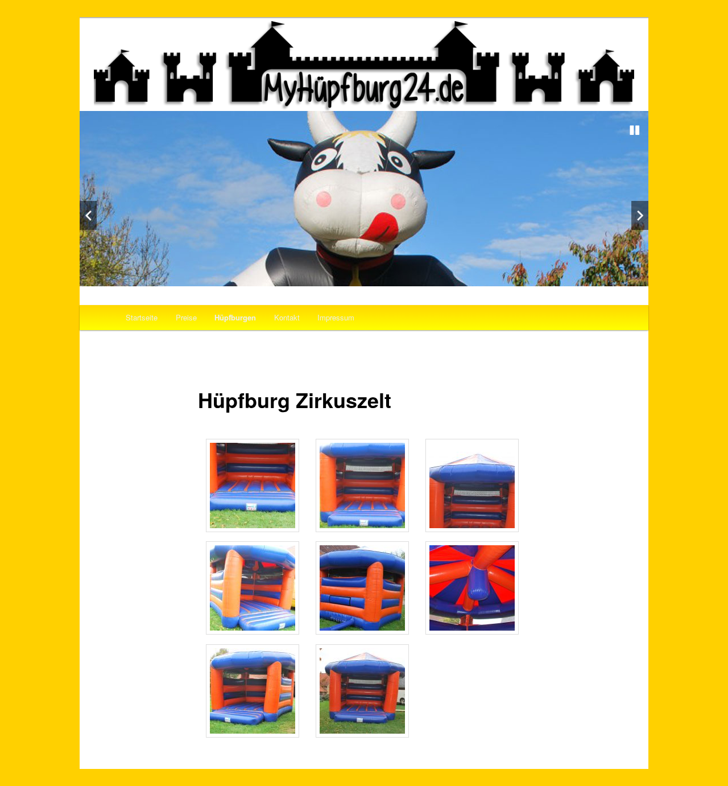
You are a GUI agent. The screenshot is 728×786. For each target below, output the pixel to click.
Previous (88, 215)
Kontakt (287, 317)
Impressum (335, 317)
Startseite (142, 317)
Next (639, 215)
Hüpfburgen (235, 317)
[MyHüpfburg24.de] (364, 66)
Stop (635, 130)
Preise (186, 317)
